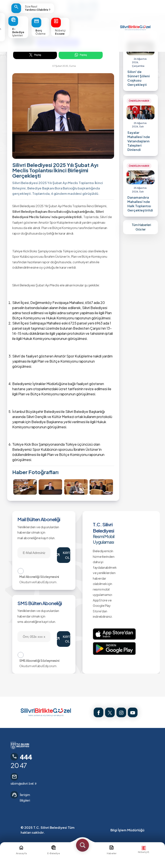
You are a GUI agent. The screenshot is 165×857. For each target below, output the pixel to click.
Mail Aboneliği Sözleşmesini (39, 577)
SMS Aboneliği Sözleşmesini (39, 660)
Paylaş (37, 54)
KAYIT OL (63, 555)
